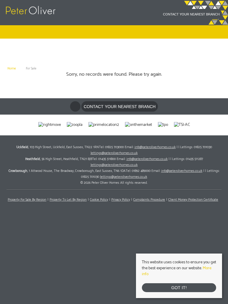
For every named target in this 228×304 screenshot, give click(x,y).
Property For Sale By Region (27, 199)
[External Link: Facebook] (155, 15)
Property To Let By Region (68, 199)
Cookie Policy (99, 199)
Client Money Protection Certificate (193, 199)
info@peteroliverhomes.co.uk (155, 147)
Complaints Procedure (149, 199)
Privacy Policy (120, 199)
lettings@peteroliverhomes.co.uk (114, 153)
